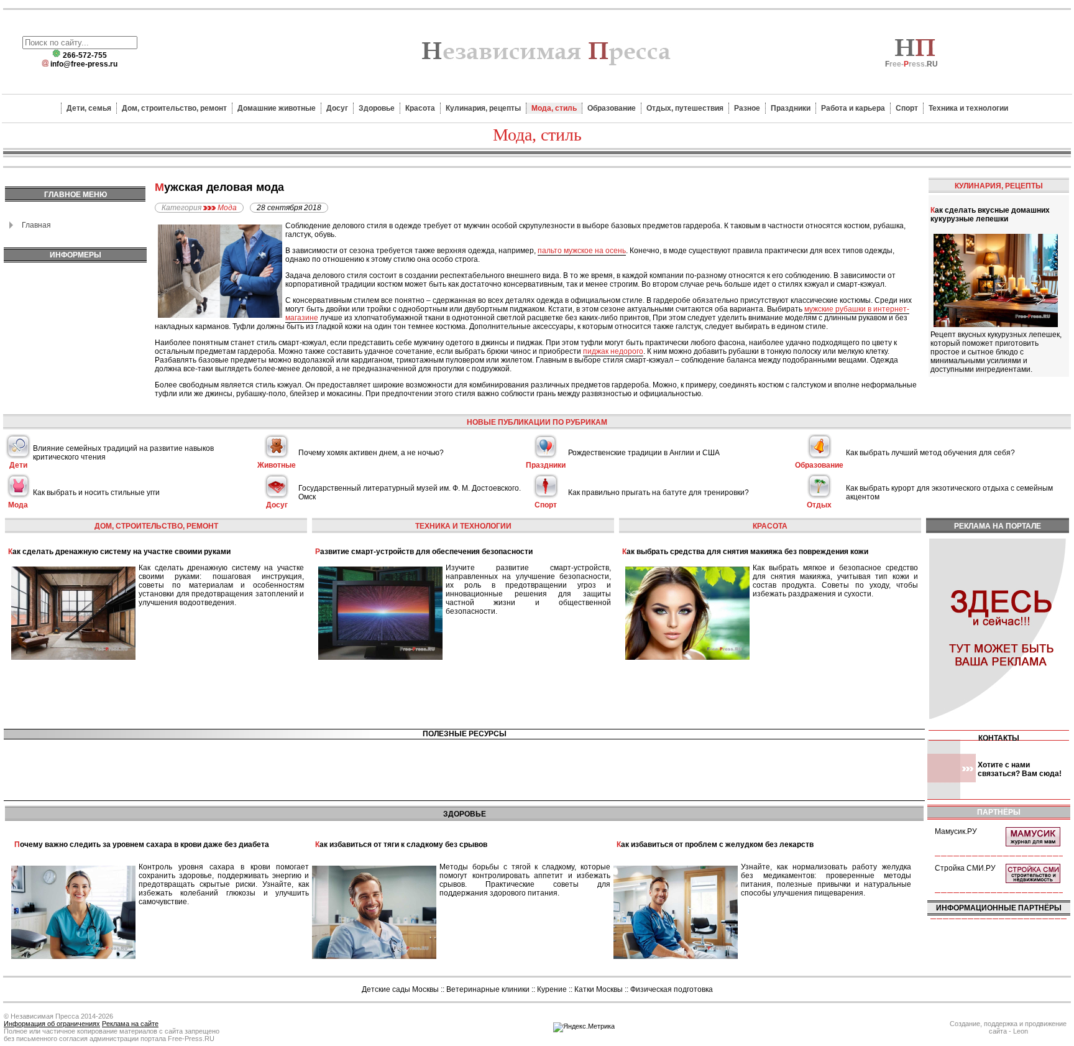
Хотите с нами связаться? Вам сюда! (1020, 769)
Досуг (337, 108)
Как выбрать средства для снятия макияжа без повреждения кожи (745, 551)
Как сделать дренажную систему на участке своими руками (119, 551)
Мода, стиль (554, 108)
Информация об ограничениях (52, 1023)
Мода (227, 207)
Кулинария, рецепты (483, 108)
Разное (747, 108)
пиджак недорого (613, 351)
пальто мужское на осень (582, 250)
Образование (611, 108)
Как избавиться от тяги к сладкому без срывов (401, 844)
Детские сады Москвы (400, 989)
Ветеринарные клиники (488, 989)
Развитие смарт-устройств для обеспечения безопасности (424, 551)
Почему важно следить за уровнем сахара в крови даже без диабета (141, 844)
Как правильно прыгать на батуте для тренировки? (658, 492)
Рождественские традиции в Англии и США (644, 452)
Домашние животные (276, 108)
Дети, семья (89, 108)
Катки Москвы (598, 989)
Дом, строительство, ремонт (174, 108)
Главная (36, 225)
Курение (552, 989)
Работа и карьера (853, 108)
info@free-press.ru (83, 64)
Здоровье (377, 108)
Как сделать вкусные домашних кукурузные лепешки (990, 214)
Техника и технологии (968, 108)
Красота (420, 108)
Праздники (790, 108)
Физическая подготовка (671, 989)
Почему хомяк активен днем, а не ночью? (371, 452)
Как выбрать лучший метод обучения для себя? (930, 452)
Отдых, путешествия (684, 108)
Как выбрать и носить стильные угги (96, 492)
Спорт (907, 108)
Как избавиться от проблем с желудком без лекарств (715, 844)
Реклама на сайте (130, 1023)
